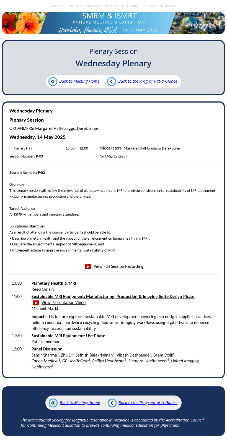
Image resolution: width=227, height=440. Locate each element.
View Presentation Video (64, 303)
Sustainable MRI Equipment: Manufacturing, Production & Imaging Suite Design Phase (113, 297)
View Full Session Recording (118, 266)
